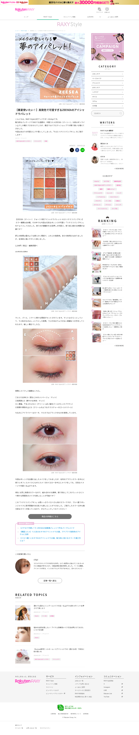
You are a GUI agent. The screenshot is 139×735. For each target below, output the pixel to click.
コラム (94, 101)
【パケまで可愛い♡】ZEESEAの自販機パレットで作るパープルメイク (47, 528)
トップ (26, 17)
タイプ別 (114, 208)
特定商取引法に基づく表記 (83, 697)
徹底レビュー (111, 189)
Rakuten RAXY (24, 9)
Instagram (107, 687)
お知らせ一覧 (79, 681)
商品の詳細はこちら (50, 516)
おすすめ (106, 181)
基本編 (119, 185)
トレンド (109, 193)
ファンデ (118, 205)
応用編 (52, 616)
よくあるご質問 (113, 17)
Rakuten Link (108, 693)
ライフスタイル (102, 208)
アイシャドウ (37, 141)
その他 (94, 106)
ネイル (94, 97)
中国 (46, 141)
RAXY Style (48, 17)
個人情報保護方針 (63, 714)
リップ (119, 193)
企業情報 (53, 714)
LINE (105, 690)
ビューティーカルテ (52, 690)
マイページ (49, 687)
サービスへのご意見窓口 (82, 690)
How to (36, 616)
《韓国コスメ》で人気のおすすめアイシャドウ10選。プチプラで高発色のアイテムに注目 (50, 532)
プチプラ (98, 201)
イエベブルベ (114, 197)
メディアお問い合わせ (82, 684)
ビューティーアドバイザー (54, 693)
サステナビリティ (45, 728)
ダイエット (97, 205)
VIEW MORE (119, 168)
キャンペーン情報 (69, 17)
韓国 (101, 189)
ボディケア (96, 87)
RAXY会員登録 (108, 681)
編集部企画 (117, 181)
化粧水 (118, 201)
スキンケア (96, 74)
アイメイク (23, 138)
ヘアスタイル (101, 197)
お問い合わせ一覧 (31, 728)
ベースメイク (96, 78)
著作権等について (76, 714)
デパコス (108, 205)
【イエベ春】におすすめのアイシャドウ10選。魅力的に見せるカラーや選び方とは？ (50, 539)
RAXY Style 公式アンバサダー (24, 141)
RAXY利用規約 (79, 693)
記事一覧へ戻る (50, 580)
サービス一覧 (19, 728)
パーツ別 (44, 616)
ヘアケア (95, 92)
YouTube (106, 697)
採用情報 (85, 714)
